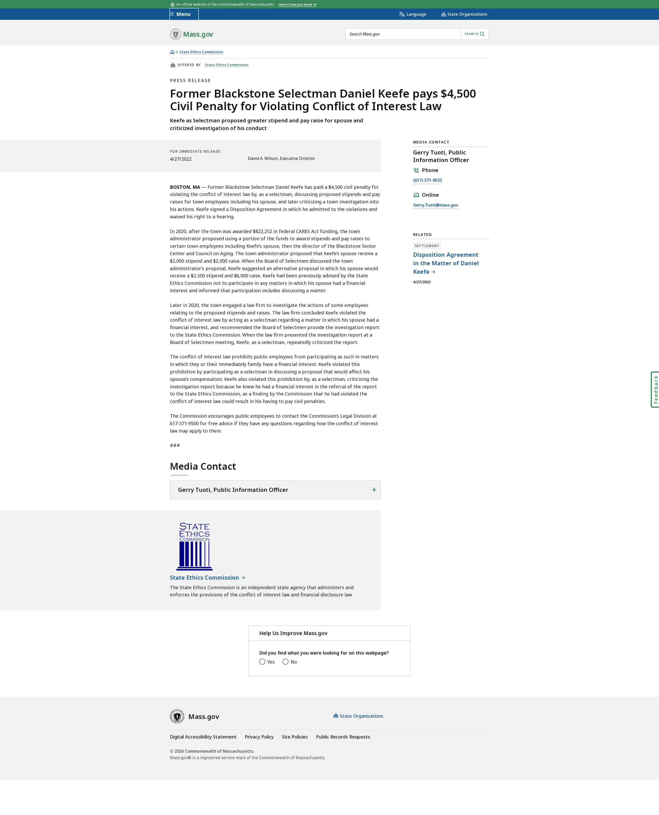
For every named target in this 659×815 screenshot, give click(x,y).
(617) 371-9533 (427, 180)
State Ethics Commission (201, 52)
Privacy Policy (259, 737)
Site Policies (295, 737)
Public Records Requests (343, 737)
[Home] (172, 51)
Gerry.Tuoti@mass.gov (435, 205)
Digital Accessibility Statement (203, 737)
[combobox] (417, 34)
